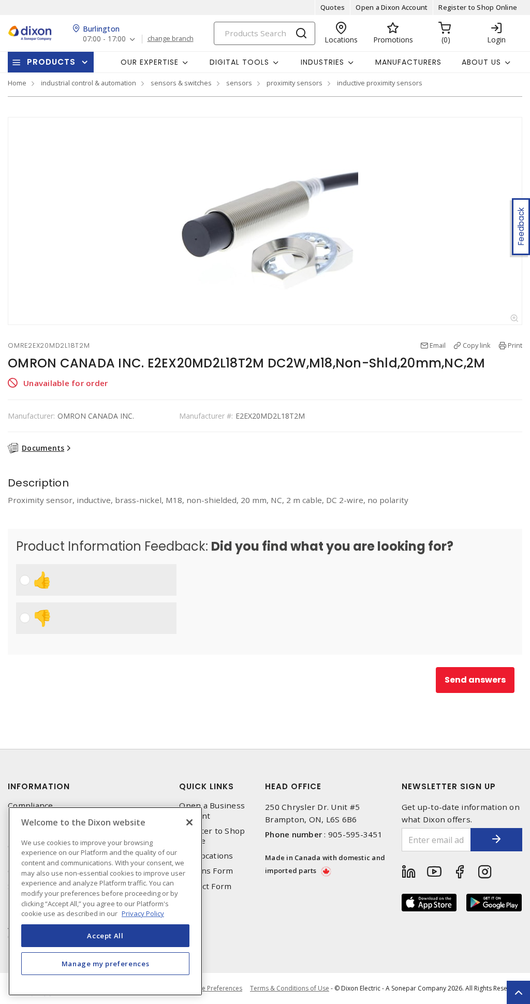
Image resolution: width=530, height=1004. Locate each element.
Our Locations (206, 856)
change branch (171, 39)
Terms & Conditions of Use (289, 988)
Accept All (105, 935)
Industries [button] (322, 62)
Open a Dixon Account (392, 7)
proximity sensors (294, 82)
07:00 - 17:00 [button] (104, 39)
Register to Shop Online (477, 7)
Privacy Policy (143, 913)
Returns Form (206, 871)
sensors (239, 82)
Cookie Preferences (213, 988)
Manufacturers (408, 62)
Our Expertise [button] (150, 62)
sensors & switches (181, 82)
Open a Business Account (212, 810)
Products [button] (51, 61)
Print (515, 345)
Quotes (332, 7)
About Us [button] (481, 62)
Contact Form (205, 886)
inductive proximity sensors (379, 82)
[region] (105, 901)
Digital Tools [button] (239, 62)
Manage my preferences (106, 963)
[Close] (189, 822)
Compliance (30, 805)
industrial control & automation (88, 82)
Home (17, 82)
